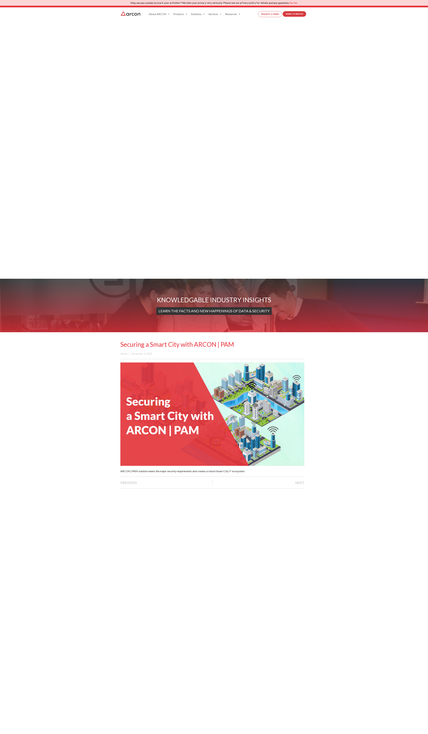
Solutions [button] (196, 14)
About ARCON (157, 14)
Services (213, 14)
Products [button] (178, 14)
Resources (231, 14)
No (295, 2)
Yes (291, 2)
